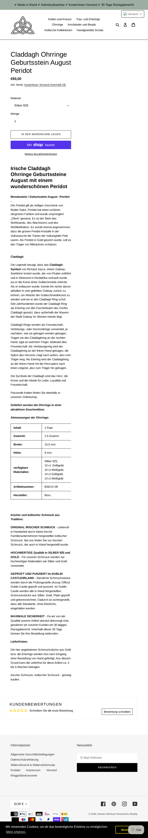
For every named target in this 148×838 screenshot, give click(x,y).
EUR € (19, 804)
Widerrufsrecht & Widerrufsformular (33, 765)
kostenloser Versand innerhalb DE (45, 84)
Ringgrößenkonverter (24, 775)
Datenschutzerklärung (24, 759)
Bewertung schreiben (117, 711)
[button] (133, 14)
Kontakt (15, 770)
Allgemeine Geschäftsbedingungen (32, 754)
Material (16, 98)
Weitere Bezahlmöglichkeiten (41, 154)
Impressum (33, 770)
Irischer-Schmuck (107, 814)
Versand (51, 770)
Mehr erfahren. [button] (16, 832)
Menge (15, 113)
